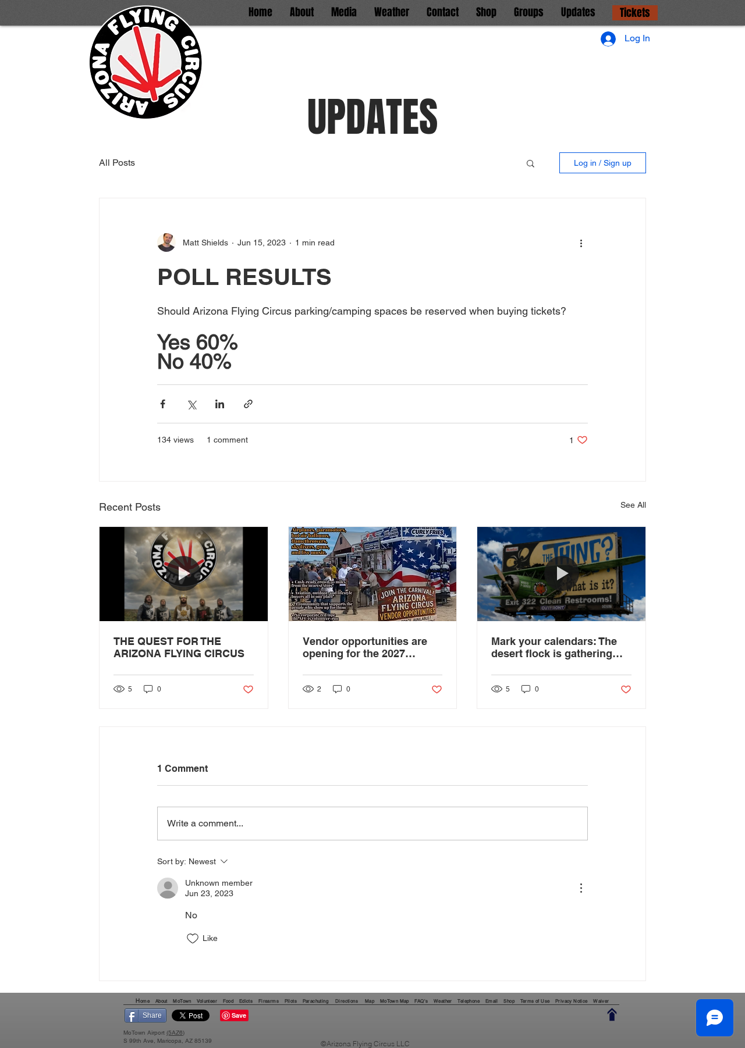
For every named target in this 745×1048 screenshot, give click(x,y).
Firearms (268, 1001)
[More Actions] (581, 888)
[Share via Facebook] (162, 403)
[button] (530, 162)
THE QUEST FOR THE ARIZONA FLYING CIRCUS (178, 647)
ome (145, 1001)
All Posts (117, 162)
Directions (347, 1001)
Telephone (468, 1001)
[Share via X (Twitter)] (191, 403)
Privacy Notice (571, 1001)
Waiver (601, 1001)
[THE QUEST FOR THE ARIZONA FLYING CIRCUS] (184, 574)
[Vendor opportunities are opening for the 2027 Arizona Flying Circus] (373, 574)
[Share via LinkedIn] (219, 403)
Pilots (291, 1001)
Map (369, 1001)
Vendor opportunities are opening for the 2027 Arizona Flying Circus (365, 647)
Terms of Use (535, 1001)
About (162, 1001)
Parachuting (315, 1001)
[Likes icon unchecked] (192, 939)
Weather (443, 1001)
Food (228, 1001)
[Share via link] (248, 403)
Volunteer (207, 1001)
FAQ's (421, 1001)
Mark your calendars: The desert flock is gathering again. (554, 647)
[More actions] (581, 242)
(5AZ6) (175, 1032)
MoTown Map (394, 1001)
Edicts (246, 1001)
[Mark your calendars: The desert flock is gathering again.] (561, 574)
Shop (509, 1001)
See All (633, 504)
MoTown (182, 1001)
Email (491, 1001)
